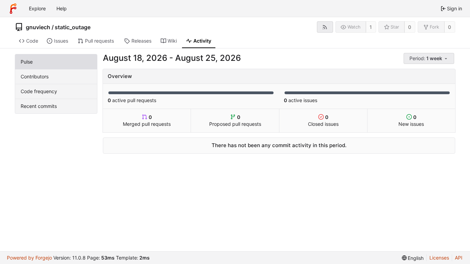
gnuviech (38, 27)
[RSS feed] (325, 27)
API (458, 258)
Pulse (27, 62)
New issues (411, 120)
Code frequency (39, 91)
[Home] (13, 8)
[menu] (429, 58)
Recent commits (39, 106)
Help (61, 8)
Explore (37, 8)
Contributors (35, 76)
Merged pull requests (147, 120)
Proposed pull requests (235, 120)
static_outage (72, 27)
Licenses (439, 258)
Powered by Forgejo (29, 258)
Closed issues (323, 120)
